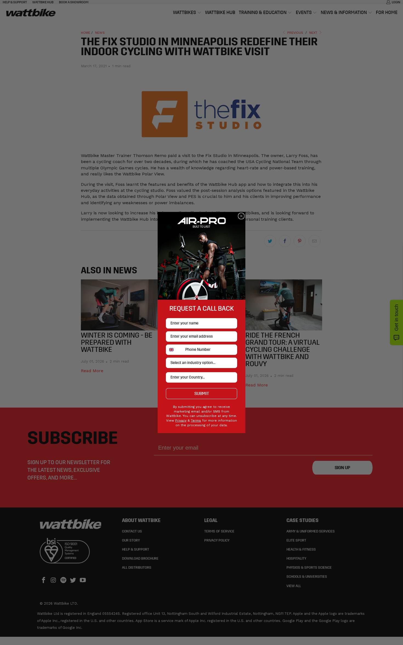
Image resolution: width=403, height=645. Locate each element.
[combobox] (174, 350)
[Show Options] (232, 363)
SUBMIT (201, 393)
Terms (196, 420)
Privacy (180, 420)
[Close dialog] (241, 216)
